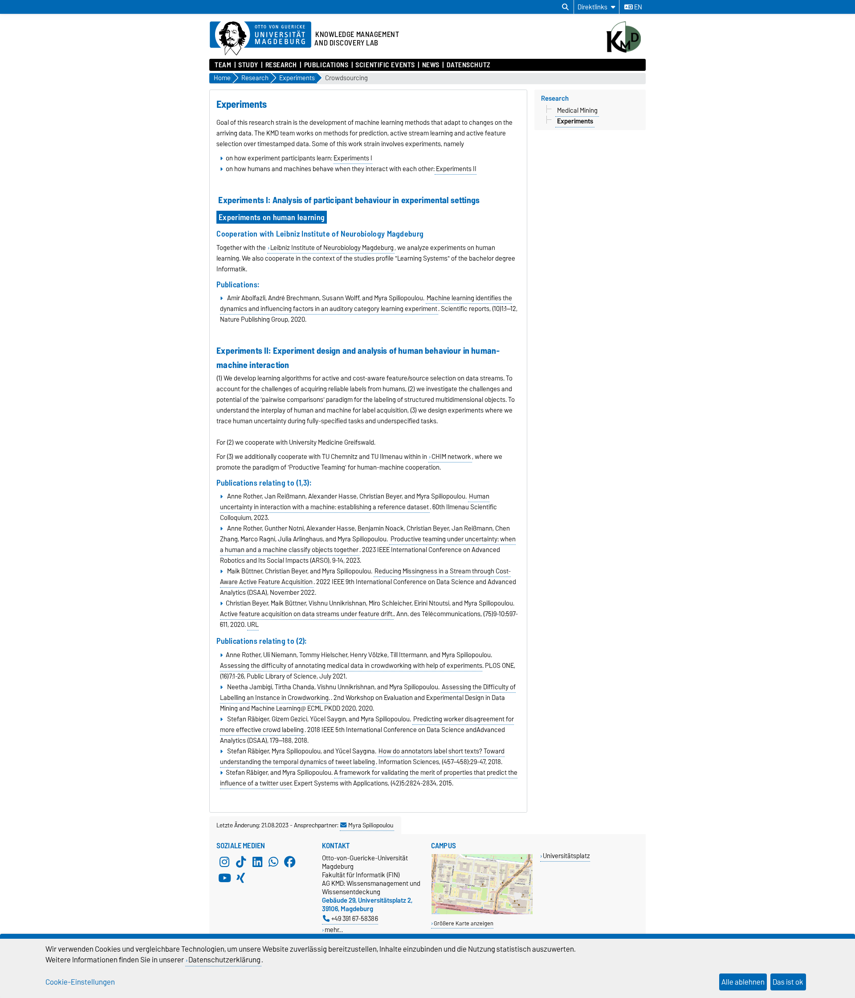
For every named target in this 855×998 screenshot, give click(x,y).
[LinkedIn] (257, 862)
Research (281, 65)
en (637, 7)
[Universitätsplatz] (482, 912)
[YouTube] (224, 878)
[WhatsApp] (273, 862)
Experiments (575, 121)
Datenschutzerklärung (224, 959)
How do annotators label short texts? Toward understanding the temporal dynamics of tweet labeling (362, 756)
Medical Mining (577, 110)
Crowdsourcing (346, 78)
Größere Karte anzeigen (463, 923)
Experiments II (455, 169)
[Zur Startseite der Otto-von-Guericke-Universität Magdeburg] (260, 39)
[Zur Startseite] (626, 50)
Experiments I (353, 158)
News (431, 65)
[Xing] (241, 878)
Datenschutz (468, 65)
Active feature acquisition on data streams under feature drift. (307, 614)
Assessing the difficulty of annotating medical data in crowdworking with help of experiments (351, 665)
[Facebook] (290, 862)
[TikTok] (241, 862)
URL (253, 624)
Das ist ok (788, 982)
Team (223, 65)
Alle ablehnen (743, 982)
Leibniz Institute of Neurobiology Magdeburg (332, 247)
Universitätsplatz (566, 855)
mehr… (334, 929)
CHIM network (451, 456)
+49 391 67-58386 (354, 918)
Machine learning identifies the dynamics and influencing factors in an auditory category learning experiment (366, 303)
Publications (326, 65)
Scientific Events (385, 65)
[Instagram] (224, 862)
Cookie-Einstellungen (80, 982)
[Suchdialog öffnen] (565, 7)
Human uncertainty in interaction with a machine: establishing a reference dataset (354, 501)
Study (248, 65)
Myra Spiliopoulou (370, 825)
